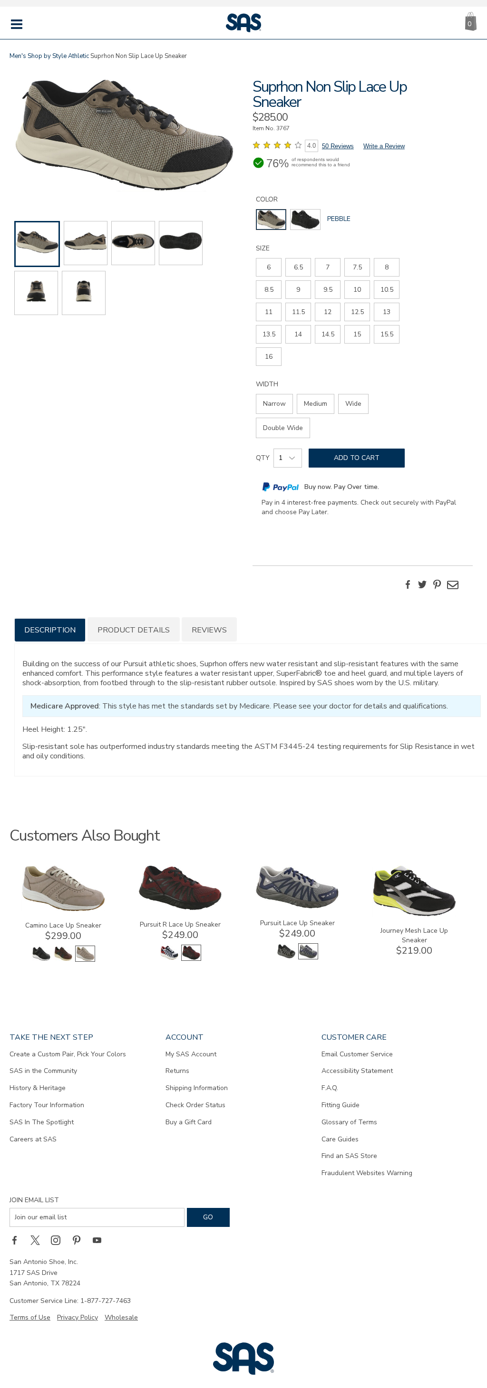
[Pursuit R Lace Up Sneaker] (180, 908)
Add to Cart (357, 457)
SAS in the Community (43, 1070)
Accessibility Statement (357, 1070)
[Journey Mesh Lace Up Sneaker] (414, 914)
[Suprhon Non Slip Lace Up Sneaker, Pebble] (124, 136)
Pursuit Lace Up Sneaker (297, 923)
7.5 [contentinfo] (357, 267)
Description (50, 630)
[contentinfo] (271, 219)
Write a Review (384, 146)
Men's (18, 56)
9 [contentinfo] (298, 289)
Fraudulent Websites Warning (366, 1172)
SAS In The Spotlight (42, 1122)
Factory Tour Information (47, 1105)
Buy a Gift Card (189, 1122)
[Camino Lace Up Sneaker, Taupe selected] (85, 959)
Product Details (133, 630)
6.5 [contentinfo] (298, 267)
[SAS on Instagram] (59, 1240)
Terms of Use (30, 1317)
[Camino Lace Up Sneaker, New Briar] (63, 959)
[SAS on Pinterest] (80, 1240)
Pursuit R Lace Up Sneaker (180, 924)
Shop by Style (47, 56)
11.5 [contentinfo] (298, 311)
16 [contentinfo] (269, 356)
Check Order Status (195, 1105)
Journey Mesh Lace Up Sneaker (414, 935)
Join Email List (34, 1200)
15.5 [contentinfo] (386, 334)
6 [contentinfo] (269, 267)
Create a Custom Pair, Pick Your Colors (68, 1054)
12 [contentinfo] (327, 311)
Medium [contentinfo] (315, 403)
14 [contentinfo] (298, 334)
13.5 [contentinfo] (269, 334)
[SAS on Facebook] (18, 1240)
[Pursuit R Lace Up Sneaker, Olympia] (169, 958)
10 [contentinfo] (357, 289)
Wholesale (121, 1317)
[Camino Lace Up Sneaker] (63, 909)
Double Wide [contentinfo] (283, 427)
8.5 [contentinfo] (268, 289)
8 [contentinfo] (387, 267)
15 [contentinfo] (357, 334)
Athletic (78, 56)
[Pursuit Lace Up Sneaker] (297, 906)
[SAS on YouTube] (100, 1240)
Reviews (209, 630)
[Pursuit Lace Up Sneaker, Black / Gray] (286, 957)
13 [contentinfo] (386, 311)
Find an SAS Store (349, 1155)
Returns (177, 1070)
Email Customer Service (357, 1054)
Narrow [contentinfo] (274, 403)
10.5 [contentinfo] (386, 289)
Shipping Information (197, 1087)
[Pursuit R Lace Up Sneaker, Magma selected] (191, 958)
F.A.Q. (329, 1087)
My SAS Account (191, 1054)
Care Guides (340, 1139)
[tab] (50, 629)
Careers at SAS (33, 1139)
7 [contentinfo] (328, 267)
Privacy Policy (77, 1317)
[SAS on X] (38, 1240)
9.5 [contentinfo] (327, 289)
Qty (263, 457)
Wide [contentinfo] (353, 403)
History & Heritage (38, 1087)
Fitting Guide (340, 1105)
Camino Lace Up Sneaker (63, 925)
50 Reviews (338, 146)
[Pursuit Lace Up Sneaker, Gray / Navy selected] (308, 957)
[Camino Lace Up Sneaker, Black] (41, 959)
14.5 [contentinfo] (327, 334)
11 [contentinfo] (269, 311)
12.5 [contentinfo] (357, 311)
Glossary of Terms (349, 1122)
